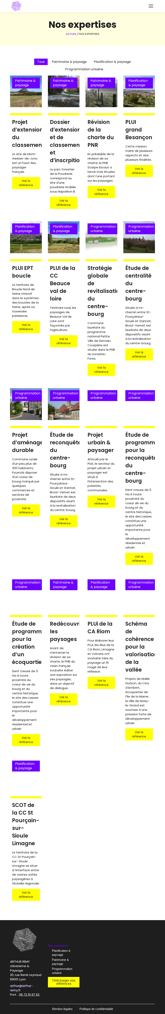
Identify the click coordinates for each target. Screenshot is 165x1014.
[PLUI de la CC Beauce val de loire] (64, 237)
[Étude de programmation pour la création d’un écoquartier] (26, 593)
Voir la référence (26, 183)
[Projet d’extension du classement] (26, 91)
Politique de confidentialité (96, 1009)
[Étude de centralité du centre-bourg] (139, 237)
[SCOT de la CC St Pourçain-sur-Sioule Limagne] (26, 774)
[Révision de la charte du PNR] (101, 91)
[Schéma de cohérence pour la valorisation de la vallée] (139, 593)
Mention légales (62, 1009)
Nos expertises (58, 945)
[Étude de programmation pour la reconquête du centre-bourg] (139, 404)
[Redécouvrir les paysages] (64, 593)
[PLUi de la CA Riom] (101, 593)
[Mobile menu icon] (151, 6)
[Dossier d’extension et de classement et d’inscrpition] (64, 91)
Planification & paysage (61, 952)
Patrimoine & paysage (60, 961)
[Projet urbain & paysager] (101, 404)
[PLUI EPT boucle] (26, 237)
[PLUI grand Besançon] (139, 91)
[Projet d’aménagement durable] (26, 404)
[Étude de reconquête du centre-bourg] (64, 404)
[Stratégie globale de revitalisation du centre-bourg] (101, 237)
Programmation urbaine (62, 971)
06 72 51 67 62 (29, 994)
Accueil (71, 34)
